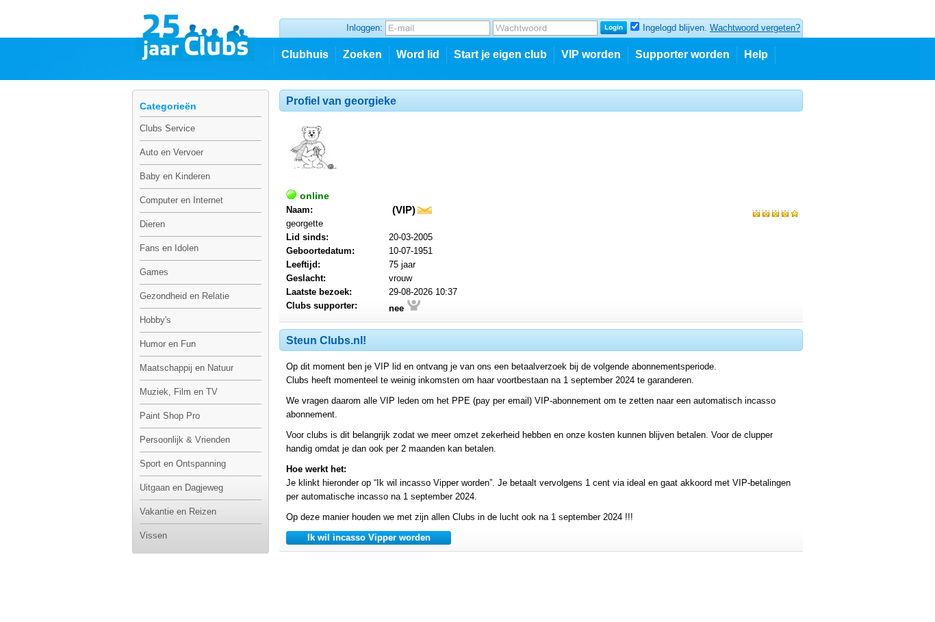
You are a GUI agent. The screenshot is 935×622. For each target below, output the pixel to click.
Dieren (152, 224)
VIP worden (591, 54)
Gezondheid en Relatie (184, 296)
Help (756, 54)
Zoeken (362, 54)
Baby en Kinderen (175, 176)
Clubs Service (167, 128)
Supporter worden (682, 54)
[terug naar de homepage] (196, 32)
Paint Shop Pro (170, 416)
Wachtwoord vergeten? (755, 28)
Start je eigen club (500, 54)
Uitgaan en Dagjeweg (181, 487)
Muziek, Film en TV (179, 392)
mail (425, 210)
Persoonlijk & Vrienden (185, 440)
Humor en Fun (168, 344)
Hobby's (155, 320)
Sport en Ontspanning (183, 463)
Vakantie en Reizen (178, 511)
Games (154, 272)
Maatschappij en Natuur (186, 368)
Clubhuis (305, 54)
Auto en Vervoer (171, 152)
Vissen (153, 535)
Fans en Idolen (169, 248)
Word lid (417, 54)
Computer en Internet (181, 200)
